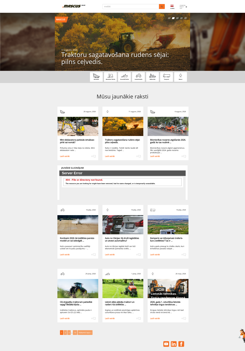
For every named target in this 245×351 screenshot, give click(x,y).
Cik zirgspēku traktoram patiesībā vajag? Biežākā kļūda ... (76, 303)
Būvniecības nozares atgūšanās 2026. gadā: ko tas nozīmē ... (168, 141)
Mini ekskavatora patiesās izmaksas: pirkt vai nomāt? (77, 141)
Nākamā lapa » (85, 332)
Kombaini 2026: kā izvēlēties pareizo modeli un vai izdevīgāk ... (77, 239)
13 (75, 332)
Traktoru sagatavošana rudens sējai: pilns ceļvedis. (122, 141)
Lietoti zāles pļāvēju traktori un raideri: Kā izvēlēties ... (119, 303)
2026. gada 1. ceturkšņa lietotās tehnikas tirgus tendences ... (165, 303)
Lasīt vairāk (65, 156)
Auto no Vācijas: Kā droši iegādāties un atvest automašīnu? (122, 239)
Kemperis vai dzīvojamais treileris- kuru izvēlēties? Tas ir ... (166, 239)
